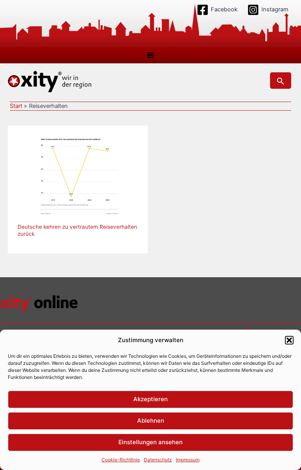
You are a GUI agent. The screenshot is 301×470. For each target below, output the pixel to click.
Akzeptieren (150, 399)
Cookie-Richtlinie (121, 460)
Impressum (187, 460)
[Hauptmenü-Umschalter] (150, 55)
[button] (289, 340)
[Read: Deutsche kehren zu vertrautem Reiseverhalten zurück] (78, 174)
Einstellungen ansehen (150, 442)
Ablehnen (150, 420)
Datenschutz (158, 460)
